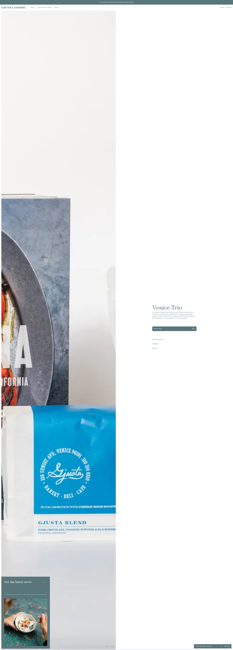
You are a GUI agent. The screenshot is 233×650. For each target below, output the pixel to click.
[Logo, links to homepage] (13, 7)
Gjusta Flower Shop (44, 7)
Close (45, 582)
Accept (226, 646)
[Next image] (107, 646)
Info (221, 646)
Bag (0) (229, 7)
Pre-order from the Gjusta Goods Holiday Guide (116, 2)
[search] (222, 8)
